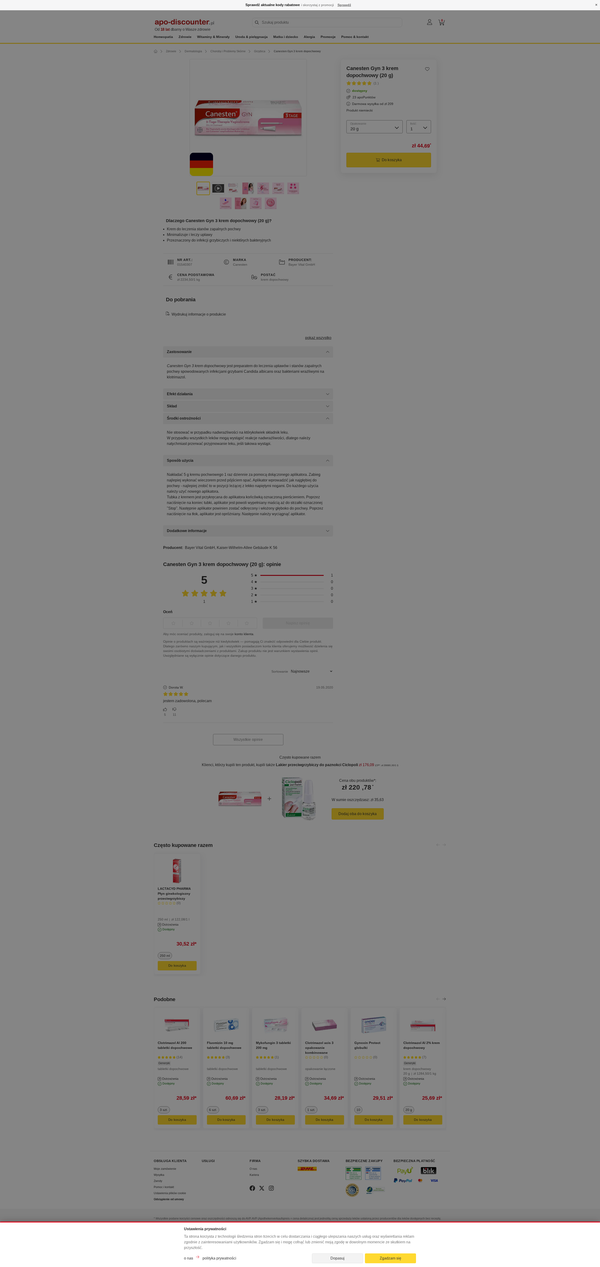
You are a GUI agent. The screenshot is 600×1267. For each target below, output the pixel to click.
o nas (188, 1258)
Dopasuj (337, 1258)
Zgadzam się (390, 1258)
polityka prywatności (219, 1258)
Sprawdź (344, 5)
